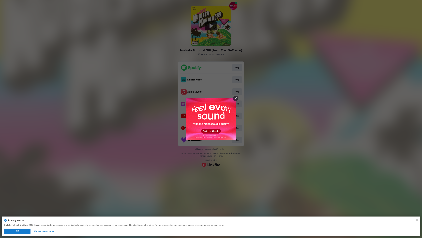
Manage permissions (44, 231)
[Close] (417, 220)
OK (17, 231)
